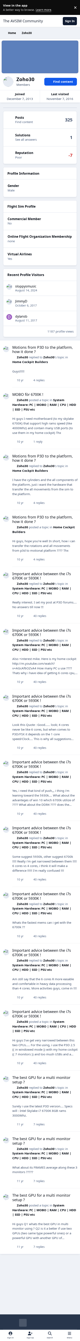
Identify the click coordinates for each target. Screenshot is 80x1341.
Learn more (8, 7)
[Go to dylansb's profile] (9, 317)
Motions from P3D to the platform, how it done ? (42, 349)
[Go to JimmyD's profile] (9, 302)
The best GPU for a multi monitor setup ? (41, 1079)
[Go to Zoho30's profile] (6, 349)
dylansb (21, 316)
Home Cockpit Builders (30, 362)
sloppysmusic (25, 286)
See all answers (26, 139)
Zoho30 (22, 357)
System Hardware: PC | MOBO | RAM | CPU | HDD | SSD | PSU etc (44, 404)
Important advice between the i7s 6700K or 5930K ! (41, 576)
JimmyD (21, 301)
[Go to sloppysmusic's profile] (9, 287)
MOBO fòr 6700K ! (27, 394)
